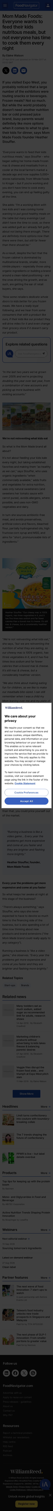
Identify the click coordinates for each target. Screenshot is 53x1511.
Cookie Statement (25, 783)
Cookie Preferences (26, 792)
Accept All (26, 801)
